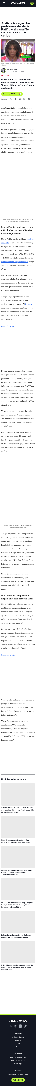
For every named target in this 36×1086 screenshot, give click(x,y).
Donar (18, 1043)
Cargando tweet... (8, 326)
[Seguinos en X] (32, 3)
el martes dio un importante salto (14, 261)
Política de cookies (18, 1060)
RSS (18, 1046)
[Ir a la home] (18, 3)
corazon (5, 75)
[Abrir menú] (4, 3)
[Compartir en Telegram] (15, 99)
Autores (18, 1040)
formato (28, 304)
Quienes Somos (18, 1037)
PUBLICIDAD (18, 1080)
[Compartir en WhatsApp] (11, 99)
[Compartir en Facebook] (28, 99)
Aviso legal (18, 1064)
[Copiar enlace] (24, 99)
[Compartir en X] (20, 99)
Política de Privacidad (18, 1057)
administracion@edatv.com (18, 1074)
